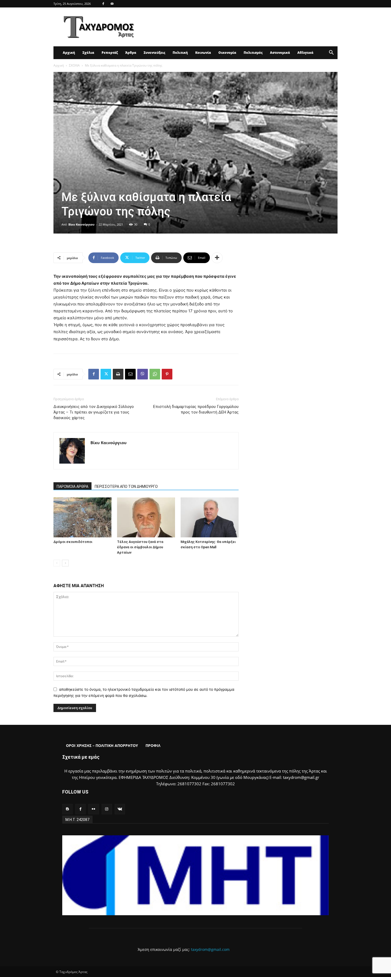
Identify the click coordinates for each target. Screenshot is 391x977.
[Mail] (112, 3)
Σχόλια (88, 52)
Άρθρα (130, 52)
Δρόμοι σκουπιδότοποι (72, 542)
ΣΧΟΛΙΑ (74, 65)
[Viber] (142, 374)
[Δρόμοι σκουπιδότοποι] (82, 517)
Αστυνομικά (280, 52)
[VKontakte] (120, 809)
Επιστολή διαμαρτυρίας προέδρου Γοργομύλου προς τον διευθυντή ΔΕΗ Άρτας (196, 409)
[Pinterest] (167, 374)
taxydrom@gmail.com (210, 949)
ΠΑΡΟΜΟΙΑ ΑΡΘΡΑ (72, 486)
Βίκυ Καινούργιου (81, 224)
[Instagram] (107, 809)
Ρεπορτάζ (110, 52)
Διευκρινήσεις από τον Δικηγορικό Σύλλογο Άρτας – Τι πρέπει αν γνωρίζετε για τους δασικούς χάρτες (93, 412)
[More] (217, 257)
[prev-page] (56, 563)
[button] (331, 53)
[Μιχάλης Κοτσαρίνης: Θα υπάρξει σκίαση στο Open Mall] (210, 517)
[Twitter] (106, 374)
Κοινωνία (203, 52)
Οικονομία (227, 52)
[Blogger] (67, 809)
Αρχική (69, 52)
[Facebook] (103, 3)
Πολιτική (180, 52)
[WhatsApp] (154, 374)
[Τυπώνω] (118, 374)
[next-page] (65, 563)
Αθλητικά (305, 52)
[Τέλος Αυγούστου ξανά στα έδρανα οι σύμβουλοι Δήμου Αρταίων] (146, 517)
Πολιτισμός (253, 52)
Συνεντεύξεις (154, 52)
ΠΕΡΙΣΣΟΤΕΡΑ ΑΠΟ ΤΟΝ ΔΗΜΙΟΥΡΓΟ (126, 486)
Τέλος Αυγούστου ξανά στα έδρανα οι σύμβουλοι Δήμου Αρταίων (140, 547)
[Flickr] (93, 809)
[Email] (130, 374)
